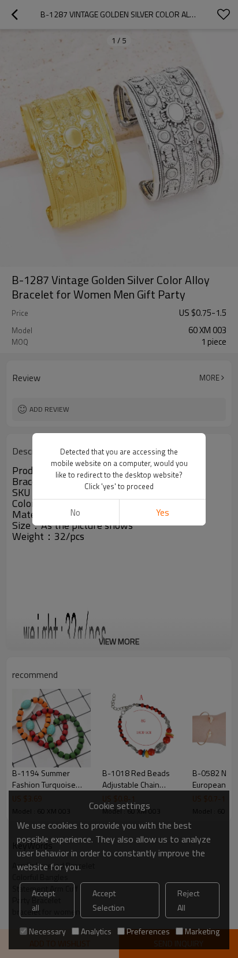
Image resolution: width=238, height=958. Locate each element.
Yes (162, 512)
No (75, 512)
